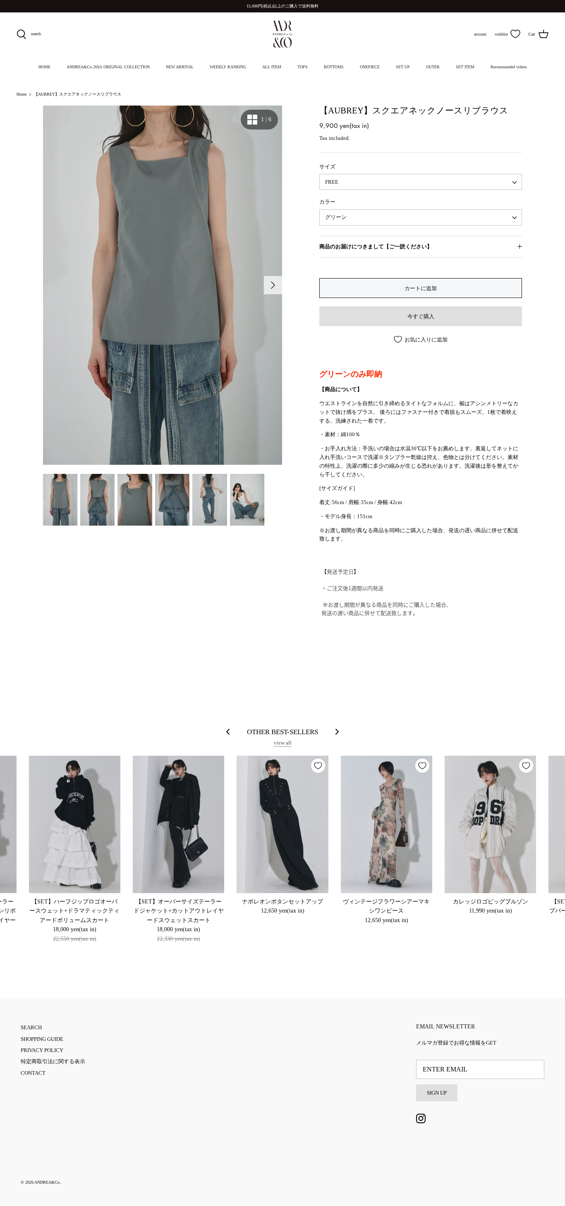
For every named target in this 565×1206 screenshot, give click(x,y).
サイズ (327, 166)
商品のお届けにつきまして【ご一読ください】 (375, 246)
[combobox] (420, 182)
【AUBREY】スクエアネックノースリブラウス (77, 94)
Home (21, 94)
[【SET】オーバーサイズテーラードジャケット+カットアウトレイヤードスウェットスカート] (178, 824)
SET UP (403, 67)
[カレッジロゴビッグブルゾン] (490, 824)
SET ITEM (465, 67)
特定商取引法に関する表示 (53, 1061)
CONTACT (33, 1073)
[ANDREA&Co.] (282, 34)
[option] (162, 285)
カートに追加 (421, 288)
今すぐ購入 (420, 316)
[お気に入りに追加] (318, 766)
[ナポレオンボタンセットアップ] (282, 824)
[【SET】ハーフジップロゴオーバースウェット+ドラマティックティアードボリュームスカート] (74, 824)
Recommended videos (509, 67)
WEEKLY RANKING (228, 67)
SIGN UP (437, 1093)
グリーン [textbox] (336, 217)
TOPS (302, 67)
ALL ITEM (271, 67)
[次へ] (273, 285)
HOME (44, 67)
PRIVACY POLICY (42, 1050)
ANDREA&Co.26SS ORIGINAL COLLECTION (108, 67)
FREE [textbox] (331, 182)
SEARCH (31, 1027)
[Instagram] (421, 1118)
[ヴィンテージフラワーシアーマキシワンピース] (386, 824)
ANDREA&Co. (47, 1182)
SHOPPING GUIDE (42, 1039)
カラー (327, 202)
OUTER (433, 67)
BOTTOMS (334, 67)
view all (283, 743)
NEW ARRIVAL (180, 67)
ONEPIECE (370, 67)
